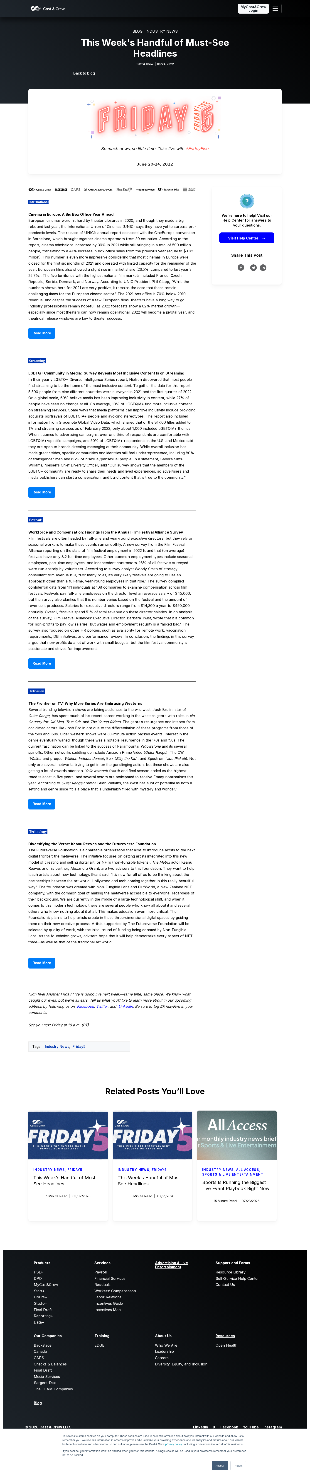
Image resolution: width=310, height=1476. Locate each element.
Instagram (272, 1427)
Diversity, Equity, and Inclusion (181, 1364)
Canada (40, 1351)
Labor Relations (107, 1297)
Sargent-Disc (45, 1382)
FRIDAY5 (75, 1170)
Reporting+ (43, 1316)
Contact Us (225, 1284)
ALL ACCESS (247, 1170)
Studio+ (40, 1303)
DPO (38, 1278)
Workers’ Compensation (115, 1291)
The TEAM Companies (53, 1389)
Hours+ (40, 1297)
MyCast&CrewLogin (253, 9)
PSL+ (38, 1272)
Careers (162, 1357)
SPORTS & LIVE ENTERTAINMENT (232, 1174)
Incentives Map (107, 1309)
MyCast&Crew (46, 1284)
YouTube (251, 1427)
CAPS (39, 1357)
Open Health (226, 1345)
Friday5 (79, 1046)
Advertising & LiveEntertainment (171, 1265)
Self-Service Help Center (237, 1278)
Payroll (100, 1272)
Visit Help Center (247, 238)
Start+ (39, 1291)
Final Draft (43, 1309)
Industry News (57, 1046)
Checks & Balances (50, 1364)
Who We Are (166, 1345)
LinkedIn (200, 1427)
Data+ (39, 1322)
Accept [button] (220, 1465)
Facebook (229, 1427)
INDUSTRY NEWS (161, 31)
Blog (38, 1403)
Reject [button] (238, 1465)
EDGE (99, 1345)
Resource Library (231, 1272)
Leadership (164, 1351)
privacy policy (173, 1444)
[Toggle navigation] (275, 8)
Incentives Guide (108, 1303)
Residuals (102, 1284)
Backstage (43, 1345)
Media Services (47, 1376)
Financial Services (109, 1278)
